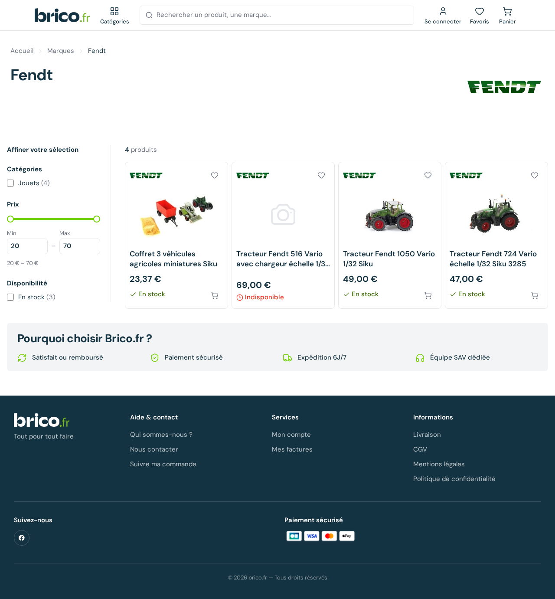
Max (64, 233)
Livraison (427, 434)
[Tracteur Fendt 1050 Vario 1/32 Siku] (390, 235)
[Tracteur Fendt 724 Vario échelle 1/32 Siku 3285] (496, 235)
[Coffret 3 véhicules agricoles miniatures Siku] (176, 235)
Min (11, 233)
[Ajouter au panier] (214, 295)
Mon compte (291, 434)
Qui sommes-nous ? (161, 434)
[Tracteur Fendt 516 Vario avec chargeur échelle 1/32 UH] (283, 235)
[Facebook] (21, 538)
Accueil (21, 50)
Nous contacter (154, 449)
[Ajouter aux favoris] (214, 175)
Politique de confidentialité (454, 479)
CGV (420, 449)
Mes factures (292, 449)
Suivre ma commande (163, 464)
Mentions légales (439, 464)
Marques (60, 50)
